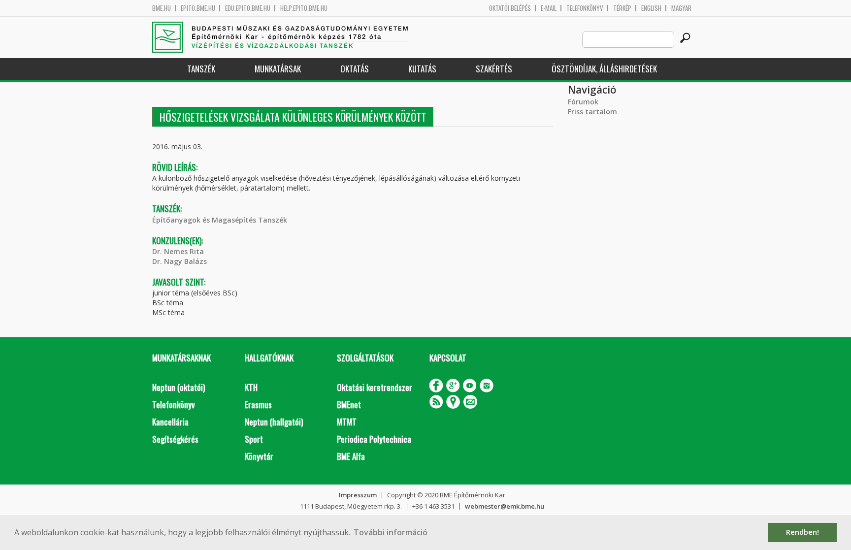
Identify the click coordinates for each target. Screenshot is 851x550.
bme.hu (161, 8)
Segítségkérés (175, 439)
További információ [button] (390, 532)
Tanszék (201, 69)
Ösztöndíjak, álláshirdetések (604, 69)
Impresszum (358, 494)
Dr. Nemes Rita (178, 251)
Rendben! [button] (802, 532)
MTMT (347, 422)
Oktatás (354, 69)
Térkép (622, 8)
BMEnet (349, 404)
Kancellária (170, 422)
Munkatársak (278, 69)
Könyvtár (259, 456)
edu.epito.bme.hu (247, 8)
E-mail (548, 8)
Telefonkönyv (584, 8)
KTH (251, 387)
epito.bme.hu (198, 8)
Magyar (681, 8)
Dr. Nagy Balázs (179, 261)
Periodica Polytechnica (374, 439)
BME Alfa (351, 456)
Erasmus (258, 404)
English (651, 8)
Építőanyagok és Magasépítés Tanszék (219, 220)
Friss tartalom (592, 111)
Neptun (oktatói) (178, 387)
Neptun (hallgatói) (274, 422)
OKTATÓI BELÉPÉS (510, 8)
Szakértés (494, 69)
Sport (254, 439)
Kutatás (422, 69)
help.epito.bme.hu (303, 8)
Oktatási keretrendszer (374, 387)
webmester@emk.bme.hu (504, 506)
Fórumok (583, 101)
